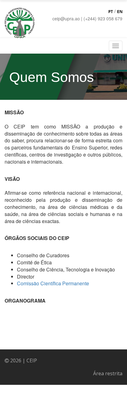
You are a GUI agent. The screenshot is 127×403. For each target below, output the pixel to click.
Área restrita (107, 373)
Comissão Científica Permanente (53, 283)
